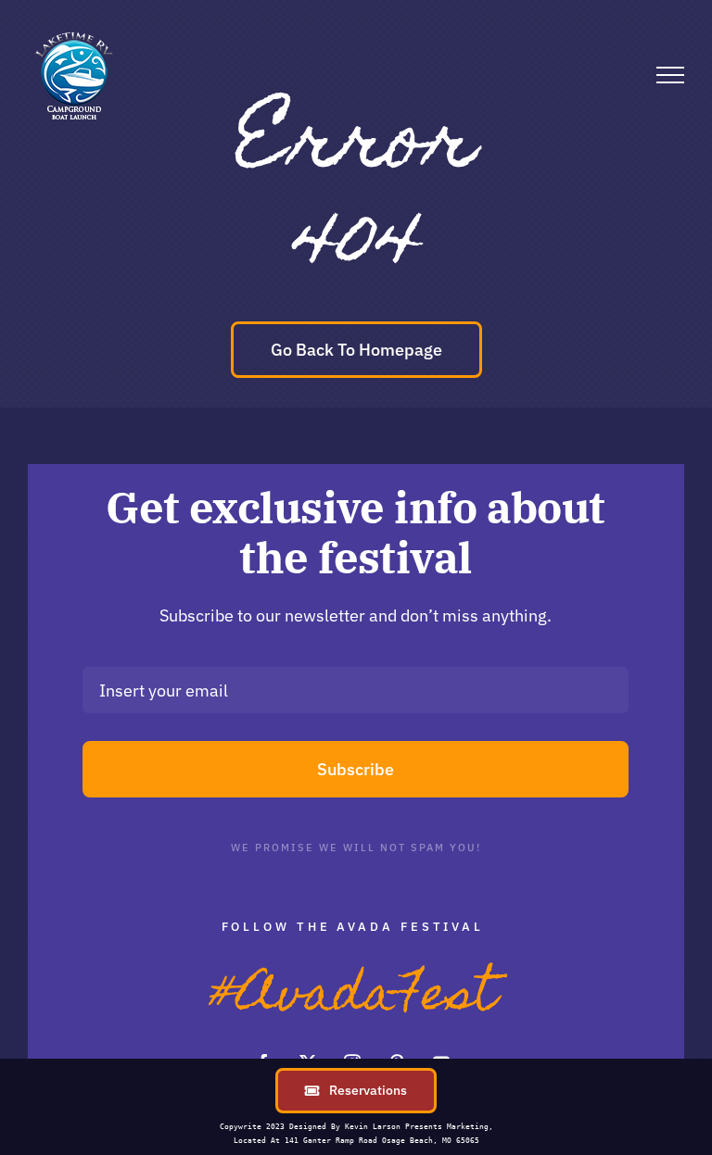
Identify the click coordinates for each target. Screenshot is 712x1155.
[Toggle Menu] (670, 75)
